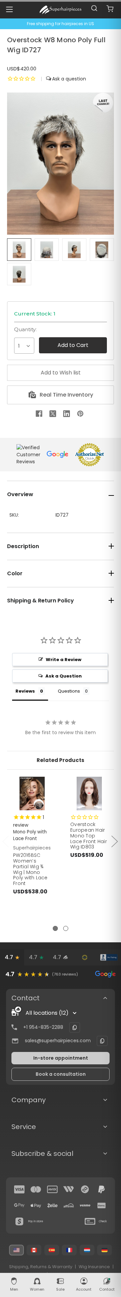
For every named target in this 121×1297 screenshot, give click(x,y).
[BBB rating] (109, 957)
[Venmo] (85, 1205)
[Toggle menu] (9, 9)
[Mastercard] (36, 1189)
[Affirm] (68, 1205)
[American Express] (52, 1189)
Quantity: (25, 329)
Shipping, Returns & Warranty (40, 1266)
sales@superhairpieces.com (58, 1040)
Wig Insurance (94, 1266)
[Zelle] (52, 1205)
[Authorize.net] (85, 957)
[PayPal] (101, 1189)
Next (114, 841)
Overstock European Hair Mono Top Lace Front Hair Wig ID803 (88, 835)
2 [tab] (65, 928)
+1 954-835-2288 (43, 1027)
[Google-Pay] (19, 1205)
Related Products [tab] (60, 760)
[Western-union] (68, 1189)
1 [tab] (55, 928)
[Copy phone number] (74, 1027)
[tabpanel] (32, 851)
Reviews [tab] (25, 691)
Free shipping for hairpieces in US (60, 23)
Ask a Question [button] (63, 676)
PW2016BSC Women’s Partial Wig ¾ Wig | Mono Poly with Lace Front (30, 869)
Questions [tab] (69, 691)
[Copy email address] (102, 1041)
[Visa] (19, 1189)
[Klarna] (101, 1205)
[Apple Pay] (36, 1205)
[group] (60, 974)
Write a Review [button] (63, 659)
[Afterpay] (85, 1189)
